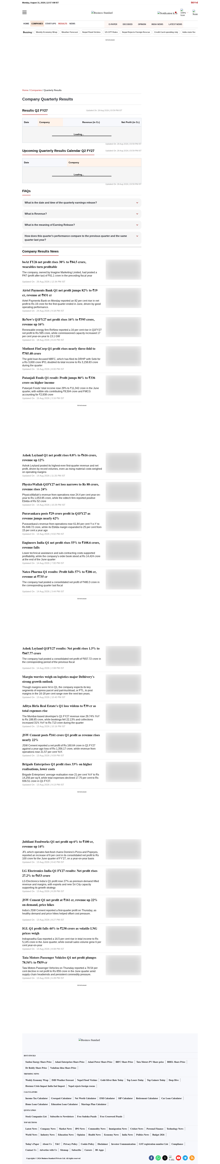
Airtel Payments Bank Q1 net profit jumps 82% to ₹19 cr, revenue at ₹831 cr (59, 292)
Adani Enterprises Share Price (69, 1062)
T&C (57, 1144)
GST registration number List (153, 1144)
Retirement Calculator (147, 1098)
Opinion (142, 24)
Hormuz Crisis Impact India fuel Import (45, 1086)
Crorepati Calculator (61, 1098)
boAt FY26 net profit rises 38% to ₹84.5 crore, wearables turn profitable (54, 264)
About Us (47, 1144)
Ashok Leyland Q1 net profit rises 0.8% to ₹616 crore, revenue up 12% (59, 457)
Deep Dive (174, 1080)
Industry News (48, 1134)
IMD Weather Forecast (63, 1080)
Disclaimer (103, 1144)
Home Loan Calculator (36, 1104)
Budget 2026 (158, 1134)
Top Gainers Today (156, 1080)
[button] (82, 203)
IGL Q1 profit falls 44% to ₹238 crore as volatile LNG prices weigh (59, 931)
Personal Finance (155, 1128)
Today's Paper (32, 1144)
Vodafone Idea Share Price (63, 1067)
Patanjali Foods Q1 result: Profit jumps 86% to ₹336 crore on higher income (58, 380)
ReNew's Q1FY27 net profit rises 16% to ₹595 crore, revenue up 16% (58, 322)
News (72, 24)
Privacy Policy (70, 1144)
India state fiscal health (193, 32)
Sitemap (64, 1150)
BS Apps (99, 1150)
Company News (48, 1128)
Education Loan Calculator (64, 1104)
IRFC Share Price (124, 1062)
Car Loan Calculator (171, 1098)
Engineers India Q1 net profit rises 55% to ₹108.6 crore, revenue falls (61, 545)
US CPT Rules (111, 32)
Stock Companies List (36, 1116)
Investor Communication (123, 1144)
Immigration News (118, 1128)
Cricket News (136, 1128)
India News (157, 24)
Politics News (142, 1134)
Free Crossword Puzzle (111, 1116)
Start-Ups (50, 24)
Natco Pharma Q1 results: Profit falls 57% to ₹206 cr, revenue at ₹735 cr (59, 574)
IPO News (80, 1128)
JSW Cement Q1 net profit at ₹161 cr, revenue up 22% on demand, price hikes (59, 902)
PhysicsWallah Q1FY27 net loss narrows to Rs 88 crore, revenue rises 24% (60, 486)
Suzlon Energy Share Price (38, 1062)
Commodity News (96, 1128)
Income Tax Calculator (36, 1098)
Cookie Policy (87, 1144)
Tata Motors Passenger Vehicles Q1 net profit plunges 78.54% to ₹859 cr (59, 960)
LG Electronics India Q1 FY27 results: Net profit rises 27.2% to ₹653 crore (59, 873)
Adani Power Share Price (100, 1062)
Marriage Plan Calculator (93, 1104)
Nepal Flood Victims (91, 32)
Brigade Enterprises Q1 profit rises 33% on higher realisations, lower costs (57, 766)
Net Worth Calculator (85, 1098)
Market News (65, 1128)
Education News (66, 1134)
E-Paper (113, 24)
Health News (94, 1134)
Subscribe (76, 1150)
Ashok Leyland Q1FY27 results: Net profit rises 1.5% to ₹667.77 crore (61, 651)
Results (62, 24)
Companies (37, 24)
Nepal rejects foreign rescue (81, 1086)
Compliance (177, 1144)
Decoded (128, 24)
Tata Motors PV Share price (150, 1062)
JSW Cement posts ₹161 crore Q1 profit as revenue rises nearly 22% (61, 737)
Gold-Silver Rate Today (111, 1080)
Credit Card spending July (166, 32)
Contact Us (30, 1150)
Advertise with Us (48, 1150)
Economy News (111, 1134)
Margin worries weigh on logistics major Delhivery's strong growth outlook (58, 679)
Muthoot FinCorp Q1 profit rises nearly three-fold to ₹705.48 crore (58, 351)
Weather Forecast (70, 32)
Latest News (175, 24)
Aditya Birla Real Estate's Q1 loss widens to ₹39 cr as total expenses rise (59, 708)
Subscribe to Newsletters (62, 1116)
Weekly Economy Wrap (46, 32)
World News (31, 1134)
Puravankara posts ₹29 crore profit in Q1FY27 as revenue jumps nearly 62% (56, 516)
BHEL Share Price (176, 1062)
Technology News (175, 1128)
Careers (88, 1150)
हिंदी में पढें (194, 3)
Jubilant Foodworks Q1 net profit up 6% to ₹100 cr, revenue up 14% (58, 844)
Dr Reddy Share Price (36, 1067)
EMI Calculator (107, 1098)
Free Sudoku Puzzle (87, 1116)
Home (26, 24)
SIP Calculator (125, 1098)
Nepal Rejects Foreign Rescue (136, 32)
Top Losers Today (135, 1080)
